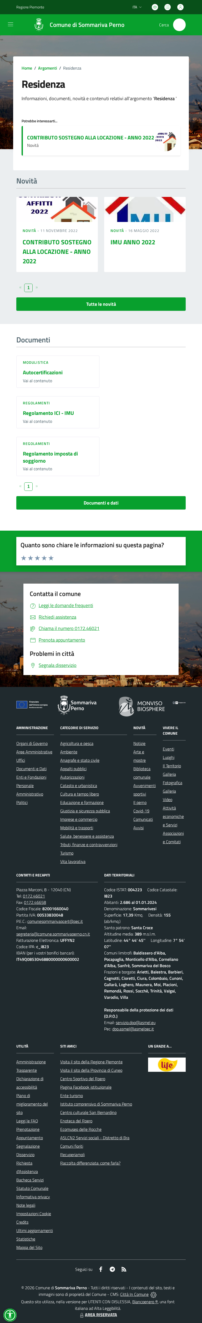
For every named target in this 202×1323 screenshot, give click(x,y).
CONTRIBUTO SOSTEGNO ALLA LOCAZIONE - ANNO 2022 (90, 137)
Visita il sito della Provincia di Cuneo (91, 1070)
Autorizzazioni (72, 777)
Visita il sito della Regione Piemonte (91, 1062)
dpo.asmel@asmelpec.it (133, 1029)
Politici (22, 802)
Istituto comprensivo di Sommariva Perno (96, 1104)
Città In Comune (134, 1294)
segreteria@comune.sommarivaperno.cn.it (53, 934)
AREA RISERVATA (101, 1314)
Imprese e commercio (78, 819)
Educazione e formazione (82, 802)
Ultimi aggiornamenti (34, 1230)
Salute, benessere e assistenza (87, 836)
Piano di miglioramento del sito (32, 1104)
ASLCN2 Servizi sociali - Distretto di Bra (94, 1138)
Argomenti (47, 68)
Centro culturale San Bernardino (88, 1112)
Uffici (20, 760)
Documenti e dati (101, 502)
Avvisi (138, 828)
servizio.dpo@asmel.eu (135, 1022)
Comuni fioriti (71, 1146)
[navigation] (10, 24)
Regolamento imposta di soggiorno (50, 457)
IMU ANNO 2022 (132, 242)
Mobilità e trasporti (76, 828)
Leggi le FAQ (27, 1121)
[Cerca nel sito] (179, 24)
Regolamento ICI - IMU (48, 413)
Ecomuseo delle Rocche (81, 1129)
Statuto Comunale (32, 1188)
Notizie (139, 743)
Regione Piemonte (30, 7)
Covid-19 (141, 811)
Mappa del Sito (29, 1247)
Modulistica (35, 362)
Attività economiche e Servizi (173, 816)
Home (27, 68)
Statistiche (25, 1239)
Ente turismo (71, 1095)
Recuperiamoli (72, 1154)
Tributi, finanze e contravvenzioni (88, 844)
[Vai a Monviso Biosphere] (142, 705)
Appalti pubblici (73, 768)
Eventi (168, 749)
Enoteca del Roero (76, 1121)
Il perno (140, 802)
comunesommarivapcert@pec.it (55, 921)
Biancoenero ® (145, 1301)
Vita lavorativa (72, 861)
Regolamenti (36, 403)
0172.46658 (35, 902)
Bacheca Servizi (30, 1180)
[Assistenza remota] (153, 1294)
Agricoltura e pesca (76, 743)
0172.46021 (34, 896)
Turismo (66, 853)
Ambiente (68, 752)
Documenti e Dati (31, 768)
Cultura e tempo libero (79, 794)
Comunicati (143, 819)
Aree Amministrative (34, 752)
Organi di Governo (32, 743)
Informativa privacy (33, 1197)
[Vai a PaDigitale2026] (179, 702)
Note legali (25, 1205)
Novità (30, 230)
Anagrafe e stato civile (79, 760)
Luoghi (168, 757)
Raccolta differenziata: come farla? (90, 1163)
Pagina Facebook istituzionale (86, 1087)
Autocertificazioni (43, 372)
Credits (22, 1222)
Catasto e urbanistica (78, 785)
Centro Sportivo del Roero (82, 1078)
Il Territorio (172, 766)
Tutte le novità (101, 304)
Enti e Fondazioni (31, 777)
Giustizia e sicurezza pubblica (85, 811)
